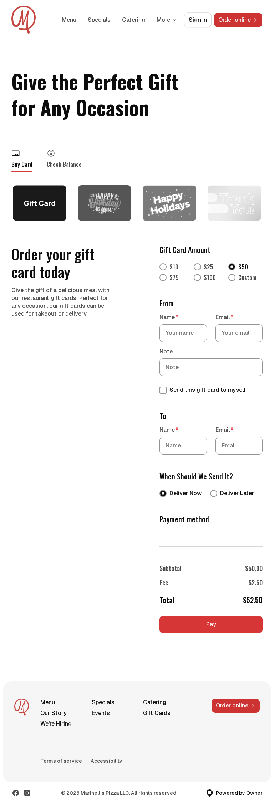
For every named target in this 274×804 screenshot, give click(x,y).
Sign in (198, 20)
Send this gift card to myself (207, 390)
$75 (174, 277)
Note (166, 351)
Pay (211, 624)
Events (101, 713)
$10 (173, 267)
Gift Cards (157, 713)
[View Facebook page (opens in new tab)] (15, 793)
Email (224, 317)
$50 (243, 267)
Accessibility (106, 761)
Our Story (53, 713)
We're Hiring (56, 723)
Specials (99, 20)
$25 (208, 267)
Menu (69, 20)
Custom (247, 277)
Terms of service (61, 761)
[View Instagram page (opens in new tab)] (27, 793)
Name (168, 317)
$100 (210, 277)
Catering (133, 20)
